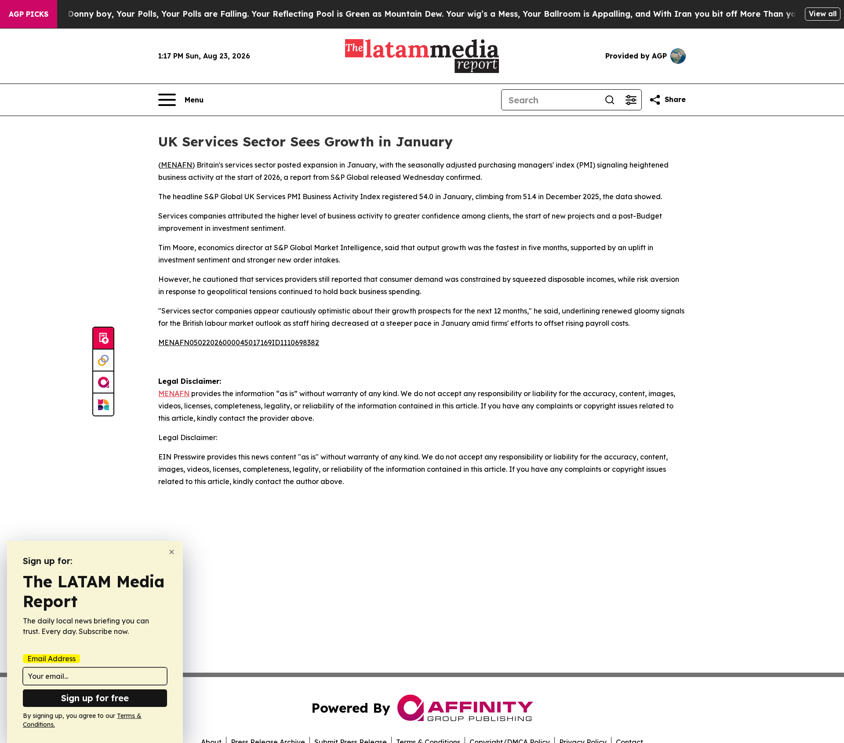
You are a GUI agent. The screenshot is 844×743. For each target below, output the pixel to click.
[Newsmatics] (103, 404)
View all (823, 13)
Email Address (51, 658)
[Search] (609, 100)
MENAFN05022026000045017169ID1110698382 (238, 342)
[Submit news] (103, 339)
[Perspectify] (103, 361)
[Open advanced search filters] (630, 100)
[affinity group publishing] (103, 382)
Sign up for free (95, 697)
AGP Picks (28, 14)
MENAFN (176, 164)
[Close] (171, 552)
